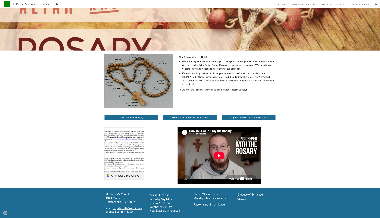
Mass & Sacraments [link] (302, 4)
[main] (227, 73)
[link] (124, 153)
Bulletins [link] (340, 4)
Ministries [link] (324, 4)
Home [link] (281, 4)
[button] (376, 4)
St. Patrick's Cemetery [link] (359, 4)
